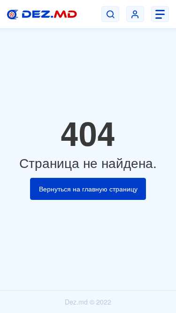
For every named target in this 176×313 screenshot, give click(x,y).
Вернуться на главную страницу (88, 188)
